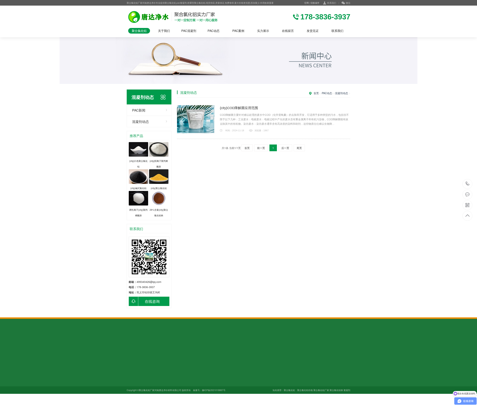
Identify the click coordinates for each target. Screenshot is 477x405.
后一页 (285, 148)
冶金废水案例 (212, 387)
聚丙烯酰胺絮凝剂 (167, 344)
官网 (306, 2)
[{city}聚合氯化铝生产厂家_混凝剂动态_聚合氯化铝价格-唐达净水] (175, 16)
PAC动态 (213, 31)
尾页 (299, 148)
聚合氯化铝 (139, 31)
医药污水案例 (212, 377)
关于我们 (164, 31)
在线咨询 (152, 301)
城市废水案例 (212, 382)
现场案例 (132, 377)
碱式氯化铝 (159, 387)
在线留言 (288, 31)
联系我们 (331, 2)
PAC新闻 (138, 110)
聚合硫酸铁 (201, 344)
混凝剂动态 (140, 121)
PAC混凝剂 (188, 31)
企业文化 (132, 372)
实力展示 (263, 31)
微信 (348, 2)
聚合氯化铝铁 (160, 377)
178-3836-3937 (468, 184)
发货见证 (313, 31)
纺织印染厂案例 (213, 372)
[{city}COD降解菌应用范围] (195, 119)
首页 (316, 93)
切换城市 (314, 2)
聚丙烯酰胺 (186, 344)
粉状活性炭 (148, 344)
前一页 (261, 148)
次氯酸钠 (158, 398)
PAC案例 (238, 31)
